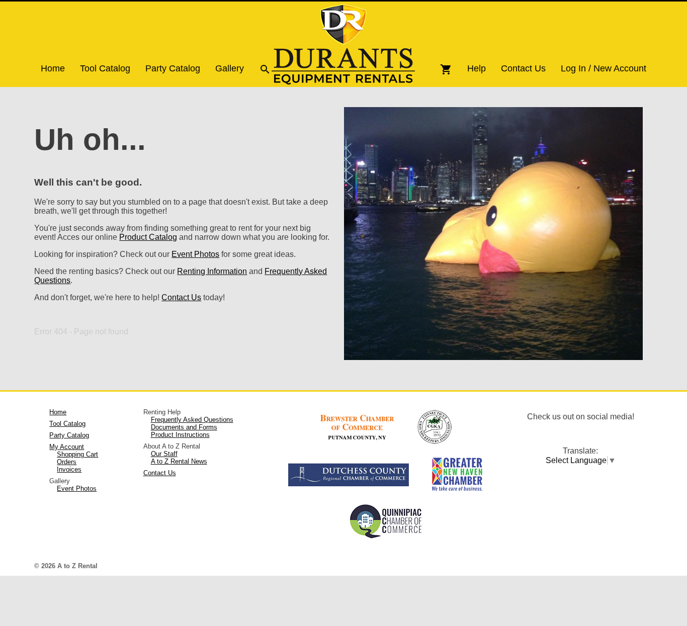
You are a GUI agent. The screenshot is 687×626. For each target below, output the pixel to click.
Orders (66, 462)
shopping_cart (446, 69)
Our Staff (164, 454)
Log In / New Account (603, 68)
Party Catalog (172, 68)
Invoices (69, 469)
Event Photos (195, 254)
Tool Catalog (105, 68)
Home (53, 68)
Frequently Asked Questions (192, 419)
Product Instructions (180, 434)
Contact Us (523, 68)
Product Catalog (148, 237)
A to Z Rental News (179, 461)
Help (476, 68)
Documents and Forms (184, 427)
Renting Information (212, 271)
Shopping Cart (77, 454)
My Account (66, 447)
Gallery (229, 68)
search (265, 69)
